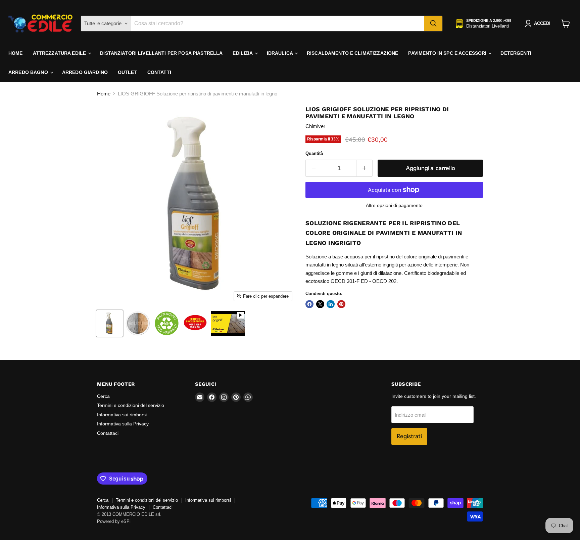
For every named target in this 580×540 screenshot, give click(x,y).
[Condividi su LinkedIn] (331, 304)
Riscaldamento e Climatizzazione (352, 53)
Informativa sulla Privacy (123, 423)
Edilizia (243, 53)
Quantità (314, 153)
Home (15, 53)
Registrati (409, 436)
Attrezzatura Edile (60, 53)
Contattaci (107, 433)
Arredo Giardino (85, 72)
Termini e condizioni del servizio (130, 405)
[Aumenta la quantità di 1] (364, 168)
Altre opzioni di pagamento (394, 205)
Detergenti (515, 53)
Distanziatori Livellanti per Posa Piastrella (161, 53)
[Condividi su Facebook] (309, 304)
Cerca (103, 396)
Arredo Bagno (28, 72)
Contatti (159, 72)
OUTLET (127, 72)
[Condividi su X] (320, 304)
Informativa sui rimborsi (122, 414)
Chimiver (315, 126)
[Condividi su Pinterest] (341, 304)
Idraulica (280, 53)
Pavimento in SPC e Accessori (448, 53)
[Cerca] (433, 23)
